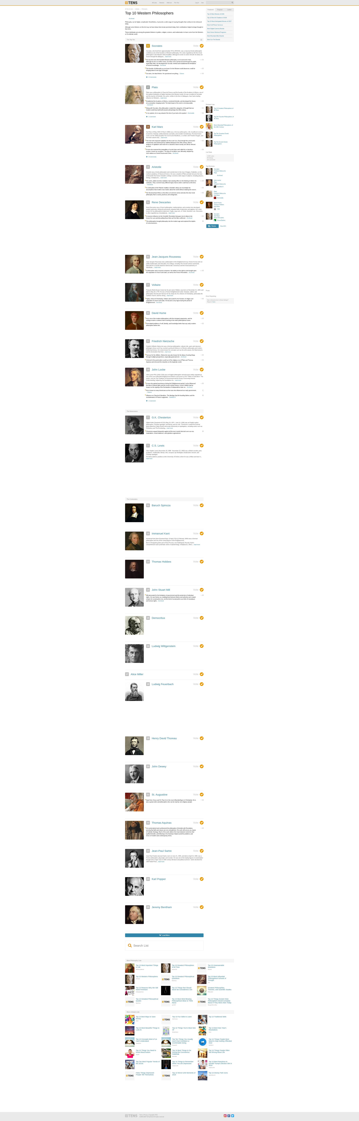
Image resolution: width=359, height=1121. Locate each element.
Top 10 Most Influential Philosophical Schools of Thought (217, 978)
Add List (169, 2)
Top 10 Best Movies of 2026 (215, 14)
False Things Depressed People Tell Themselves (145, 1074)
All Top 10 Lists (129, 9)
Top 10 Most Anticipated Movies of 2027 (219, 21)
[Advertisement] (164, 239)
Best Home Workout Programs (216, 32)
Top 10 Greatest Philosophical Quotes (147, 1000)
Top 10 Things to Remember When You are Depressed (182, 1062)
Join (202, 2)
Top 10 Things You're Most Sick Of (184, 1029)
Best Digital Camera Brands (215, 28)
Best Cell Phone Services (215, 25)
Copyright (151, 1115)
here (214, 302)
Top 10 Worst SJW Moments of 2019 (183, 1074)
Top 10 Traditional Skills (217, 1017)
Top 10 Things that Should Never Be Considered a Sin (182, 989)
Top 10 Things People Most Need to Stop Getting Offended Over (220, 1041)
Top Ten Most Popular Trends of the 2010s (148, 1062)
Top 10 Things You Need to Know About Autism (146, 1051)
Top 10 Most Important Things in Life (147, 966)
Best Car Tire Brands (213, 39)
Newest (161, 2)
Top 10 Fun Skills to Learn (182, 1017)
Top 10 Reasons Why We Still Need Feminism (147, 989)
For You (176, 2)
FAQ (156, 1115)
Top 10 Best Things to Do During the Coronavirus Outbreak (181, 1052)
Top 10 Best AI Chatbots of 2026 (217, 17)
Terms (141, 1115)
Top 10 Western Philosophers (147, 976)
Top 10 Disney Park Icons (218, 1073)
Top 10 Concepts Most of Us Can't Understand (146, 1040)
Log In (197, 2)
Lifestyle (137, 9)
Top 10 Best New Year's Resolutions (217, 1029)
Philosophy (144, 9)
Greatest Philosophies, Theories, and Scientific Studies (219, 989)
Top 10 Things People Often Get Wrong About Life (219, 1051)
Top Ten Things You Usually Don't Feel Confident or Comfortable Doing (182, 1041)
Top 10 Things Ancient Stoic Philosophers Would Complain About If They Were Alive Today (219, 1001)
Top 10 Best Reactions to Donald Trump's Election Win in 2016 (220, 1063)
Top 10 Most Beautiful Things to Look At (147, 1029)
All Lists (154, 2)
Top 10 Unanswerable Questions (216, 966)
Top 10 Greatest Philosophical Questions (183, 977)
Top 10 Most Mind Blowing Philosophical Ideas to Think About (182, 1001)
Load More (164, 935)
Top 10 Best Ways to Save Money (145, 1018)
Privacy (146, 1115)
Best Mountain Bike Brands (215, 36)
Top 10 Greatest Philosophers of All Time (183, 966)
